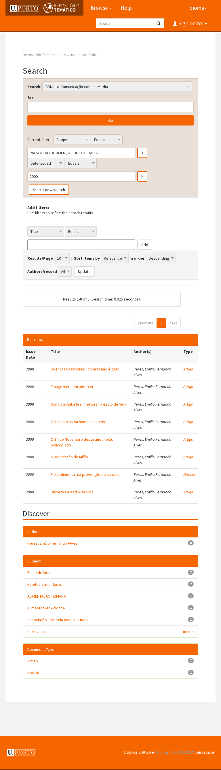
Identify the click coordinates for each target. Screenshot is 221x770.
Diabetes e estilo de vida (72, 492)
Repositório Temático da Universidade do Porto (60, 54)
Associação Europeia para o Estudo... (58, 619)
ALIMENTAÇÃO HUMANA (46, 596)
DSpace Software (139, 752)
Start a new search (49, 189)
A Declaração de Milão (69, 456)
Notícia (189, 474)
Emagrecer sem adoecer (72, 386)
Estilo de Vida (38, 572)
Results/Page (40, 258)
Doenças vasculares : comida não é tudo (85, 369)
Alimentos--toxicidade (46, 608)
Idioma (196, 7)
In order (137, 258)
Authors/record (42, 271)
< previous (36, 631)
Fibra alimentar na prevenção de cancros (86, 474)
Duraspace (205, 752)
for (30, 97)
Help (126, 7)
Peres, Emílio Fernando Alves (52, 543)
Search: (34, 86)
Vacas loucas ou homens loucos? (79, 421)
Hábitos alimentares (44, 584)
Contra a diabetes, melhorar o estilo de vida (88, 404)
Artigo (188, 369)
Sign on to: (190, 23)
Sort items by (87, 258)
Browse (100, 7)
